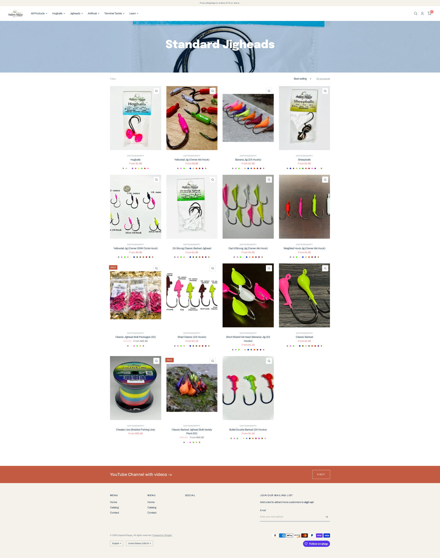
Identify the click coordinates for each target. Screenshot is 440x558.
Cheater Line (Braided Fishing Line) (135, 429)
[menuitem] (39, 14)
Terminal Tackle (113, 13)
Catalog (114, 507)
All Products (38, 13)
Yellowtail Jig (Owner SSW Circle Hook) (135, 248)
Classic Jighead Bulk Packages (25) (135, 337)
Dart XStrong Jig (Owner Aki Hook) (248, 248)
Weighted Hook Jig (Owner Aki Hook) (304, 248)
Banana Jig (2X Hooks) (248, 159)
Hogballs (57, 13)
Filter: (113, 79)
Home (113, 502)
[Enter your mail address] (326, 516)
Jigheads (75, 13)
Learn (132, 13)
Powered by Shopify (162, 535)
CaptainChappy (135, 156)
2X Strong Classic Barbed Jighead (192, 248)
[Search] (415, 13)
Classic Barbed (304, 337)
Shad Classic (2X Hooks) (192, 337)
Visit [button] (321, 474)
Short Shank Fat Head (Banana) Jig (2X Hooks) (248, 339)
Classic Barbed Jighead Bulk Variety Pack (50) (192, 431)
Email (263, 510)
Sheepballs (304, 159)
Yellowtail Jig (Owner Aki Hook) (191, 159)
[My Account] (422, 13)
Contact (114, 512)
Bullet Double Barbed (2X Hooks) (248, 429)
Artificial (92, 13)
